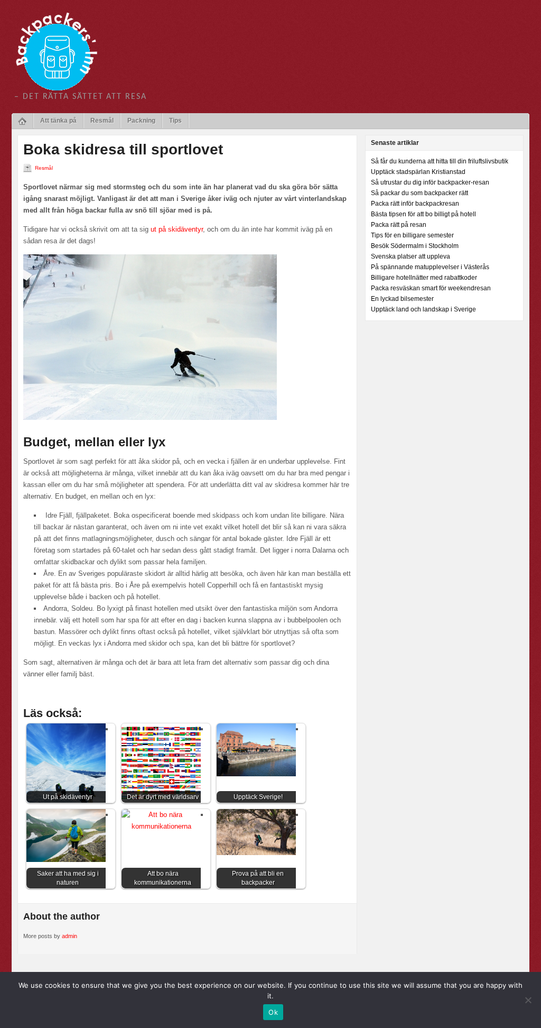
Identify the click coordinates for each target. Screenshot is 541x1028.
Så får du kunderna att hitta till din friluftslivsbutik (439, 161)
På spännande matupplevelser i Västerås (430, 267)
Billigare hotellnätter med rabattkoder (424, 277)
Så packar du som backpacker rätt (419, 193)
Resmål (102, 120)
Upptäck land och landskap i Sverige (423, 309)
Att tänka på (58, 120)
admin (69, 936)
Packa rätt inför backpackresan (415, 203)
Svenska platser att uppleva (410, 256)
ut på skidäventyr (177, 229)
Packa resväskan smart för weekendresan (431, 288)
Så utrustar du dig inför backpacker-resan (430, 182)
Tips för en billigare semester (412, 235)
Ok (273, 1012)
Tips (175, 120)
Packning (141, 120)
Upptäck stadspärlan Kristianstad (418, 172)
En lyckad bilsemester (402, 298)
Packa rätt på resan (398, 224)
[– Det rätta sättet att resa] (56, 50)
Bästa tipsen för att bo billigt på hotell (423, 214)
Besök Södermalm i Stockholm (415, 246)
